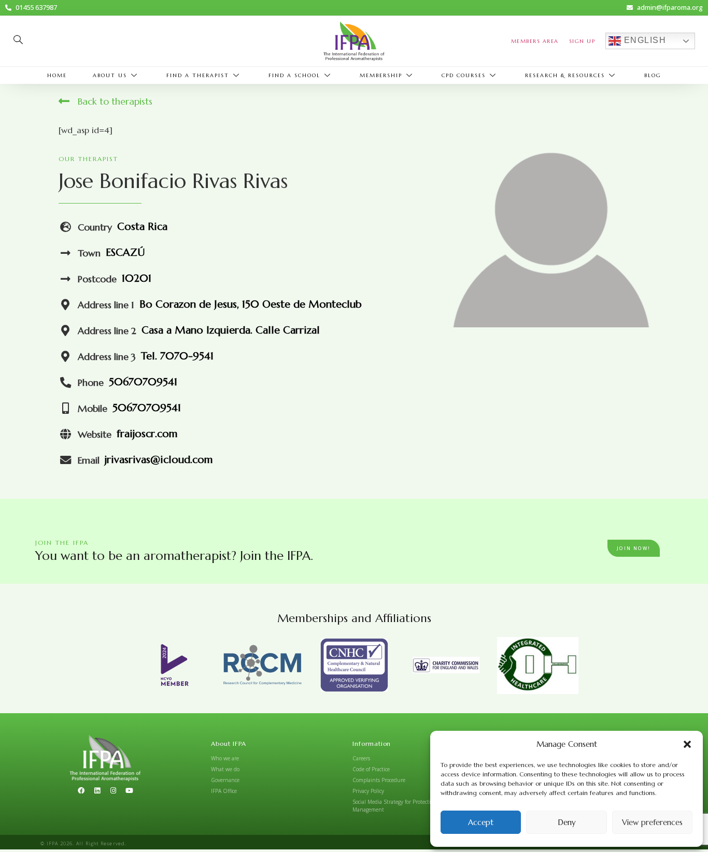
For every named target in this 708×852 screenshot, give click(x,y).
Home (57, 75)
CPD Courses (464, 75)
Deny (567, 822)
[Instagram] (113, 791)
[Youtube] (129, 791)
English (643, 40)
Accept (480, 822)
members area (535, 41)
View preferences (652, 822)
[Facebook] (81, 791)
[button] (687, 744)
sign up (582, 41)
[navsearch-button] (18, 41)
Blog (652, 75)
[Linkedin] (97, 791)
